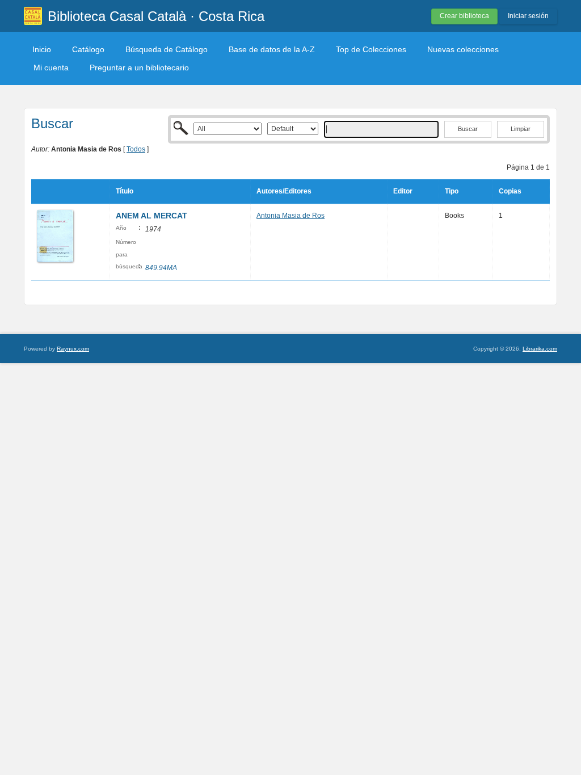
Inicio (41, 49)
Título (124, 191)
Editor (402, 191)
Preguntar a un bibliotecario (139, 67)
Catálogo (88, 49)
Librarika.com (540, 349)
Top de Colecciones (371, 49)
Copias (510, 191)
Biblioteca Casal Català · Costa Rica (156, 16)
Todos (136, 149)
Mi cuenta (51, 67)
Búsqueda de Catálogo (166, 49)
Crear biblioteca (464, 16)
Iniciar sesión (528, 16)
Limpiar (521, 128)
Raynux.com (73, 349)
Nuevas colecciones (463, 49)
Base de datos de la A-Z (272, 49)
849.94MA (161, 268)
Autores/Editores (283, 191)
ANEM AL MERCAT (151, 215)
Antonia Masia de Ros (290, 216)
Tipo (451, 191)
